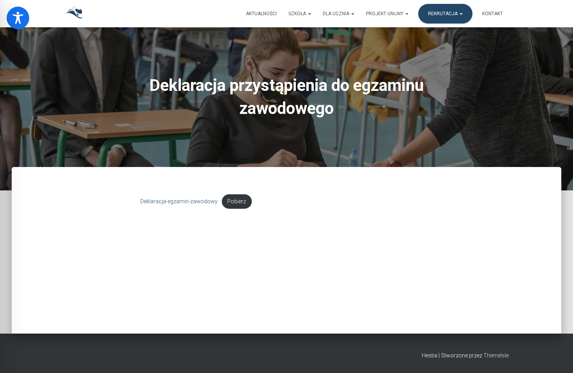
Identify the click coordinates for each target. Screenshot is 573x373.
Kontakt (492, 13)
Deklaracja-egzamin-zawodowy (179, 201)
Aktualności (261, 13)
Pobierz (236, 201)
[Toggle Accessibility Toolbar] (18, 18)
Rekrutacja (443, 13)
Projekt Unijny (385, 13)
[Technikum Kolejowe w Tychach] (74, 13)
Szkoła (297, 13)
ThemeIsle (496, 355)
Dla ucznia (336, 13)
